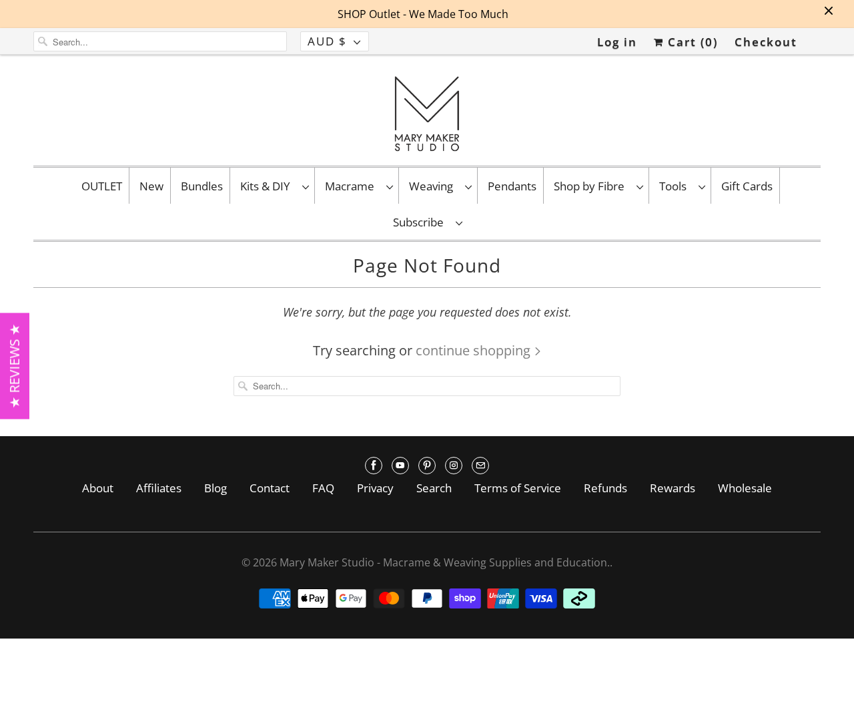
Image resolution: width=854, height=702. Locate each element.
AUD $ (327, 41)
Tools (675, 186)
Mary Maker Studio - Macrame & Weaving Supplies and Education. (445, 562)
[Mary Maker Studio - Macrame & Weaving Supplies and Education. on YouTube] (400, 465)
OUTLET (101, 186)
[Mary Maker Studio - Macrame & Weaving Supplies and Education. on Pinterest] (427, 465)
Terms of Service (517, 488)
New (151, 186)
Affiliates (158, 488)
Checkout (766, 41)
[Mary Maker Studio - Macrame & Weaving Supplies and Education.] (427, 113)
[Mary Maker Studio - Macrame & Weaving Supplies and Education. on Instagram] (453, 465)
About (97, 488)
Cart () (691, 41)
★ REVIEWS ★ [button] (14, 365)
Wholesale (745, 488)
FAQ (323, 488)
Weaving (433, 186)
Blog (215, 488)
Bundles (202, 186)
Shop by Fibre (592, 186)
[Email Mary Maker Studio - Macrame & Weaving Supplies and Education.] (480, 465)
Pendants (512, 186)
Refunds (605, 488)
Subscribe (421, 222)
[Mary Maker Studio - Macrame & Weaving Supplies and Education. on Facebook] (373, 465)
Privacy (375, 488)
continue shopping (475, 350)
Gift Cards (747, 186)
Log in (617, 41)
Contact (270, 488)
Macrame (352, 186)
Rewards (672, 488)
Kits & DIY (268, 186)
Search (434, 488)
